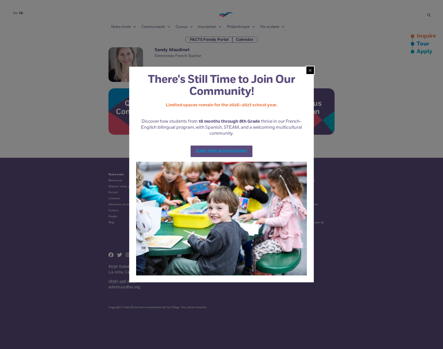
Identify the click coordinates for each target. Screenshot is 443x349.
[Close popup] (310, 70)
